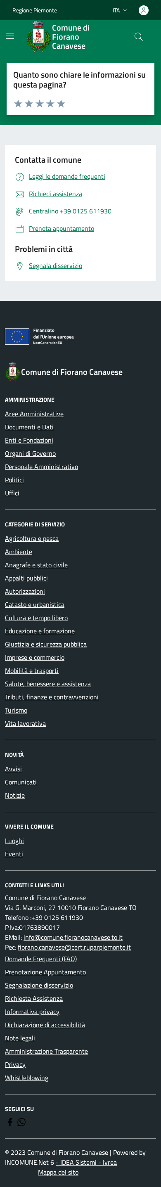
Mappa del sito (58, 1172)
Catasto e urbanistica (34, 604)
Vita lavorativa (25, 723)
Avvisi (13, 769)
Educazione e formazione (40, 631)
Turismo (16, 710)
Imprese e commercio (34, 657)
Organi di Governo (30, 453)
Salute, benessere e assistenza (48, 684)
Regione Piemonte (34, 10)
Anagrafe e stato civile (36, 565)
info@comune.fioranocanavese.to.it (73, 937)
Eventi (14, 854)
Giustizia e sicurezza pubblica (46, 644)
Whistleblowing (26, 1078)
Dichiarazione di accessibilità (45, 1025)
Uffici (12, 493)
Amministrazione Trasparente (46, 1051)
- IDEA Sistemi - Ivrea (86, 1162)
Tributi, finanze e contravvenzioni (52, 697)
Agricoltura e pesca (32, 538)
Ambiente (18, 552)
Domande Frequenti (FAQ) (41, 959)
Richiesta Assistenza (34, 998)
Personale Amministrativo (41, 466)
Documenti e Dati (29, 427)
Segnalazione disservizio (39, 985)
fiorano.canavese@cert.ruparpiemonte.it (74, 947)
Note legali (20, 1038)
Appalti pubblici (26, 578)
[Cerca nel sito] (139, 37)
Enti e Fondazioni (29, 440)
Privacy (15, 1064)
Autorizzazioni (25, 591)
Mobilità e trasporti (32, 670)
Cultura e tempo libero (36, 618)
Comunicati (21, 782)
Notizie (15, 795)
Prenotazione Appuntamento (45, 972)
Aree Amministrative (34, 414)
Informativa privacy (32, 1011)
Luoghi (14, 841)
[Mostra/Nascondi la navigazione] (10, 36)
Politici (14, 480)
